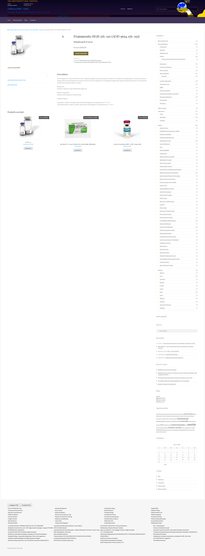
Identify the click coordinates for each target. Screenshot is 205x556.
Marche (160, 125)
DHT (161, 418)
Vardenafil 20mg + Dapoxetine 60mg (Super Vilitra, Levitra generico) (26, 536)
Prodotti (26, 29)
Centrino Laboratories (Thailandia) (169, 239)
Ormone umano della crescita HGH (169, 93)
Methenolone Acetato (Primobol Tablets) (111, 528)
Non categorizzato (163, 41)
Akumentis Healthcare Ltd (167, 137)
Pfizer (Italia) (163, 207)
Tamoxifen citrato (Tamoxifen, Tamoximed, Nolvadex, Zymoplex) (171, 530)
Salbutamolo (165, 427)
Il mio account (161, 486)
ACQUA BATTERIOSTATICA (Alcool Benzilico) (113, 525)
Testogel (193, 427)
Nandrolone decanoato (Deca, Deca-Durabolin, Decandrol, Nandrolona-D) (28, 540)
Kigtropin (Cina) (164, 249)
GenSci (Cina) (163, 185)
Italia (161, 295)
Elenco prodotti (18, 1)
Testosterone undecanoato (111, 516)
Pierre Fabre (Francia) (165, 214)
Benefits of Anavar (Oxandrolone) (167, 384)
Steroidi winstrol (108, 510)
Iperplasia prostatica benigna (172, 415)
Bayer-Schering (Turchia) (166, 265)
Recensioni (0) (12, 85)
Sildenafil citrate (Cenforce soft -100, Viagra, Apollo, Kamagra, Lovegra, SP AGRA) (30, 528)
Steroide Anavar (12, 521)
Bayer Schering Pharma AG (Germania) (170, 176)
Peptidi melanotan (156, 514)
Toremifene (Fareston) (159, 540)
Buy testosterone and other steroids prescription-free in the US (175, 377)
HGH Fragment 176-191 (104, 62)
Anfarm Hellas (180, 414)
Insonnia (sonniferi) (165, 90)
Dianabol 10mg (155, 510)
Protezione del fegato (166, 67)
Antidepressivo (164, 53)
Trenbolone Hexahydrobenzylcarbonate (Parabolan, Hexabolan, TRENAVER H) (175, 532)
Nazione (160, 270)
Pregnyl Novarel (12, 519)
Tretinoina (192, 429)
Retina (161, 427)
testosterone (160, 430)
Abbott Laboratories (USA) (167, 156)
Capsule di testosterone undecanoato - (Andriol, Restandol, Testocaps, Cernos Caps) (77, 530)
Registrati (129, 8)
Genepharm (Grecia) (165, 243)
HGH (179, 421)
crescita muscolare (178, 425)
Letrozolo (158, 424)
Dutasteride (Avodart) (172, 354)
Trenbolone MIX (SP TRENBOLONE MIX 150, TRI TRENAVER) (25, 525)
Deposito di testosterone (15, 512)
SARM (161, 87)
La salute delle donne (165, 81)
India (161, 292)
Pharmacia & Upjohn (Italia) (167, 211)
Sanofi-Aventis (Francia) (166, 217)
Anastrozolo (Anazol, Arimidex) (109, 538)
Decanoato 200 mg (156, 516)
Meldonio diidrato (13, 514)
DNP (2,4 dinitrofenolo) (60, 528)
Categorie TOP (13, 505)
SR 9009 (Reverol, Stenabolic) (16, 530)
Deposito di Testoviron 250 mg (63, 516)
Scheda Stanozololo (109, 523)
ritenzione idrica (163, 431)
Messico (162, 273)
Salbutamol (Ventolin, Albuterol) (174, 357)
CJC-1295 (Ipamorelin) (106, 532)
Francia (162, 285)
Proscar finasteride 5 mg (14, 508)
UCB (161, 147)
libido (162, 424)
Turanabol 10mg (108, 512)
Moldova (162, 298)
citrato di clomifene (190, 415)
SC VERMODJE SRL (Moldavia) (168, 220)
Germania (162, 279)
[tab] (28, 75)
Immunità (162, 50)
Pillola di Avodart (12, 523)
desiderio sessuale (174, 427)
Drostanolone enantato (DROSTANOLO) (65, 538)
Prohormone (163, 46)
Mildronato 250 (108, 521)
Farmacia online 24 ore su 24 (16, 29)
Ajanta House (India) (165, 163)
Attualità (162, 120)
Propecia (158, 427)
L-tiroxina (194, 421)
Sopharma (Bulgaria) (165, 223)
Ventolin (158, 431)
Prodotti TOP (26, 505)
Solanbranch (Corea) (84, 60)
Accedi (158, 396)
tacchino (162, 301)
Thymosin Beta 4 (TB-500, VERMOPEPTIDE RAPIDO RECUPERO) (72, 536)
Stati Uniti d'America (165, 304)
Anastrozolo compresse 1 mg (63, 514)
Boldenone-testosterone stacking (167, 369)
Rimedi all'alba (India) (165, 233)
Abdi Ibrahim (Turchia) (166, 160)
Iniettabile (162, 117)
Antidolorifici (163, 100)
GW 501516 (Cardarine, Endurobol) (63, 540)
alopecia (167, 414)
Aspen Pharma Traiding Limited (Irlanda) (170, 169)
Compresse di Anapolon (61, 523)
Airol (157, 414)
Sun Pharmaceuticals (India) (167, 230)
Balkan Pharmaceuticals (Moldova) (169, 172)
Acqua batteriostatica (157, 521)
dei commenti (161, 400)
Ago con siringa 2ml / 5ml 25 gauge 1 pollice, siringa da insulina (117, 530)
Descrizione (12, 75)
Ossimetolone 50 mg (110, 514)
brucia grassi (79, 62)
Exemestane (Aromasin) (159, 534)
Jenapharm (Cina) (164, 262)
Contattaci (33, 1)
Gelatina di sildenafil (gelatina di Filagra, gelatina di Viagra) (24, 538)
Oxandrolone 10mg (109, 508)
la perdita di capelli (170, 421)
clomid (184, 415)
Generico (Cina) (164, 128)
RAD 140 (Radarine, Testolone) (62, 532)
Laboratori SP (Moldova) (166, 227)
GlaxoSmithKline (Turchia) (167, 188)
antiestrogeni (188, 414)
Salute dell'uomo (164, 73)
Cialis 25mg (58, 521)
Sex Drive (164, 76)
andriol (175, 414)
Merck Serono (163, 246)
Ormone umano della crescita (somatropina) (173, 59)
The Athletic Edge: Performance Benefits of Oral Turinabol (173, 381)
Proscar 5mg (58, 510)
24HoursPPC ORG (18, 8)
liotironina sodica (167, 424)
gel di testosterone (168, 429)
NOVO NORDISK (164, 150)
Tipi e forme (161, 111)
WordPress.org (160, 401)
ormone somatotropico (186, 427)
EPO (168, 418)
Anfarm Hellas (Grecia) (166, 166)
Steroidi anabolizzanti (166, 97)
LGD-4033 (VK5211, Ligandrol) (161, 538)
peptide (85, 62)
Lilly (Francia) (163, 198)
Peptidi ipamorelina (156, 523)
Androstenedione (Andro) (61, 534)
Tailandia (162, 308)
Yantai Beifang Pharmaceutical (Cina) (170, 259)
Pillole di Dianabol (60, 512)
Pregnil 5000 (154, 508)
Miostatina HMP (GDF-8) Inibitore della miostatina (22, 532)
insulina (190, 421)
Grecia (161, 289)
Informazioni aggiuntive (17, 80)
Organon (162, 204)
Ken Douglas (161, 346)
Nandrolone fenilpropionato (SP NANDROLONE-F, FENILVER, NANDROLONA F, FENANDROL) (123, 535)
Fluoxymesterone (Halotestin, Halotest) (111, 540)
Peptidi (41, 29)
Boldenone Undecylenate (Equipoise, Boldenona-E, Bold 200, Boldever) (27, 534)
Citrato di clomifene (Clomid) (161, 528)
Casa (9, 1)
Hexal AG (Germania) (165, 192)
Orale (161, 114)
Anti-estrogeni (164, 70)
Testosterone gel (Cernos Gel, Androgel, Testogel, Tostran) (179, 343)
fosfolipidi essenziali (173, 418)
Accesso (123, 8)
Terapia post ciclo (164, 84)
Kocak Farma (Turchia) (166, 195)
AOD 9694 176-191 (93, 62)
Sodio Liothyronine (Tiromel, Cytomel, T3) (111, 542)
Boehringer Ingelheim (165, 134)
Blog (26, 1)
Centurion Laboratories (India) (168, 182)
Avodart (164, 415)
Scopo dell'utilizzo (33, 29)
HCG (177, 421)
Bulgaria (162, 282)
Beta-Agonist (180, 415)
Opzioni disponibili (81, 53)
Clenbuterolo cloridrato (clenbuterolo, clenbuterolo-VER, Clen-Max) (172, 536)
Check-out (161, 479)
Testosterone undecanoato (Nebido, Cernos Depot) (68, 525)
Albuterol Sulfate (161, 414)
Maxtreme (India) (164, 252)
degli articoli (160, 398)
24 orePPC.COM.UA (63, 16)
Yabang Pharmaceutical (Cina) (168, 255)
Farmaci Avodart (12, 516)
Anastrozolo (171, 414)
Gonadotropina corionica (111, 519)
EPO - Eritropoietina (158, 525)
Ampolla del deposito (61, 508)
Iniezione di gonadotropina (158, 519)
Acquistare (28, 148)
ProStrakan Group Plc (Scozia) (168, 236)
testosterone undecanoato (179, 430)
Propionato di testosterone (15, 510)
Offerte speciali (162, 108)
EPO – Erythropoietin (173, 351)
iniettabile (184, 421)
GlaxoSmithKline (160, 421)
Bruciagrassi (98, 60)
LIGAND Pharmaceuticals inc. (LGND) (169, 131)
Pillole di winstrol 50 (156, 512)
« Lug (165, 464)
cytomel (157, 418)
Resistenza (163, 103)
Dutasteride (164, 418)
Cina (161, 276)
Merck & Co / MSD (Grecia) (167, 201)
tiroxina (188, 429)
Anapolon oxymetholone (61, 519)
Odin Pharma (163, 153)
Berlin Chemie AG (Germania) (167, 179)
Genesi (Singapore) (165, 144)
